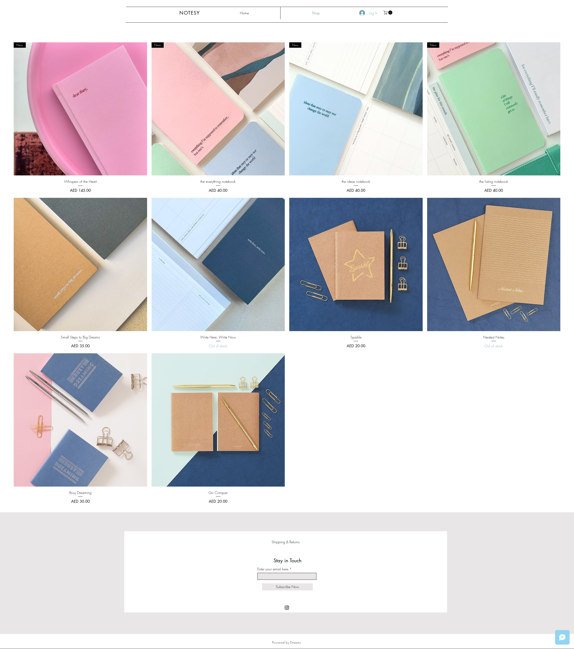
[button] (388, 13)
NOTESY (189, 13)
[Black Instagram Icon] (287, 607)
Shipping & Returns (286, 541)
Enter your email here (272, 569)
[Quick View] (80, 264)
